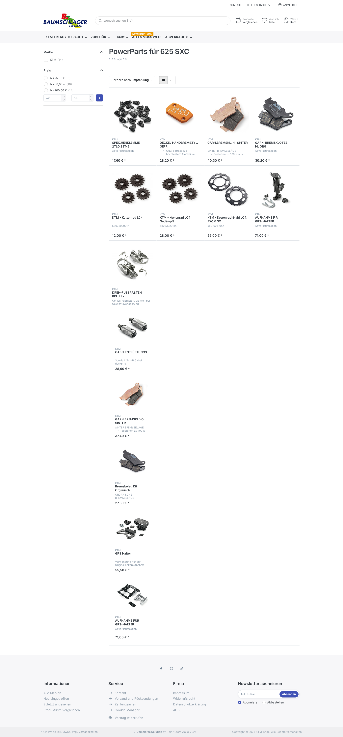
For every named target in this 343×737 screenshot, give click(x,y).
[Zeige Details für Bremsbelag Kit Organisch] (132, 461)
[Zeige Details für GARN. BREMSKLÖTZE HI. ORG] (275, 114)
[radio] (163, 80)
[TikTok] (181, 668)
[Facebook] (161, 668)
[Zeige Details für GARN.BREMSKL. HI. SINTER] (228, 114)
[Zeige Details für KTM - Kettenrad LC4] (132, 189)
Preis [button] (47, 70)
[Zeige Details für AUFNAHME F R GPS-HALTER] (275, 189)
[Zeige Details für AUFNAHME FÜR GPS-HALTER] (132, 595)
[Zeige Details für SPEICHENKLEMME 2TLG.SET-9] (132, 114)
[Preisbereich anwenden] (99, 97)
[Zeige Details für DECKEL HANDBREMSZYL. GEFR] (180, 114)
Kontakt (236, 5)
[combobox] (162, 20)
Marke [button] (48, 52)
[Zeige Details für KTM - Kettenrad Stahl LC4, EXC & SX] (228, 189)
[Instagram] (171, 668)
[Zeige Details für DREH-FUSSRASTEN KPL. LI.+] (132, 264)
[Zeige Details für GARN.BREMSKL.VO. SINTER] (132, 394)
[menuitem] (66, 37)
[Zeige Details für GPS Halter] (132, 528)
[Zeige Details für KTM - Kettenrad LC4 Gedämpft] (180, 189)
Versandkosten (88, 731)
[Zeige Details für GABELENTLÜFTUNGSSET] (132, 327)
